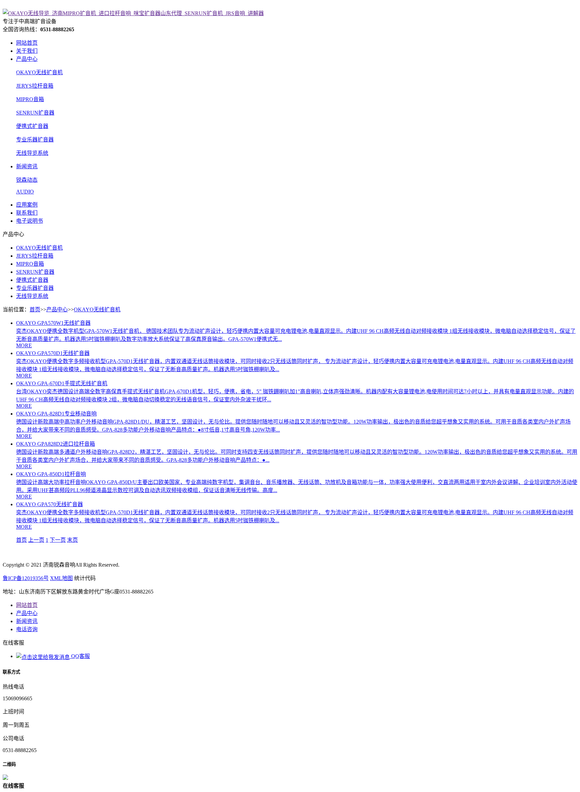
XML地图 (61, 578)
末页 (72, 540)
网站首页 (27, 43)
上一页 (36, 540)
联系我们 (27, 213)
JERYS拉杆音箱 (34, 86)
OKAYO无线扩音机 (39, 72)
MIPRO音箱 (30, 99)
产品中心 (27, 59)
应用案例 (27, 205)
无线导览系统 (32, 153)
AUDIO (25, 191)
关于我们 (27, 51)
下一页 (58, 540)
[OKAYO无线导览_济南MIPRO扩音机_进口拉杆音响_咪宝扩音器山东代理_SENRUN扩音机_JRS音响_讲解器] (133, 13)
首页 (35, 309)
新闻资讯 (27, 166)
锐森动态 (27, 180)
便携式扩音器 (32, 126)
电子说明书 (29, 221)
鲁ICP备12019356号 (26, 578)
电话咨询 (27, 629)
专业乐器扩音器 (35, 139)
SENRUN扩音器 (35, 113)
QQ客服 (80, 656)
